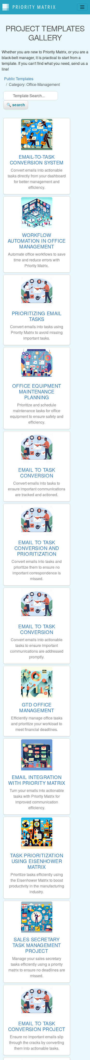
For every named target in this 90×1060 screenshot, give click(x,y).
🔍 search (15, 104)
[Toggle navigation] (82, 7)
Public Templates (18, 78)
